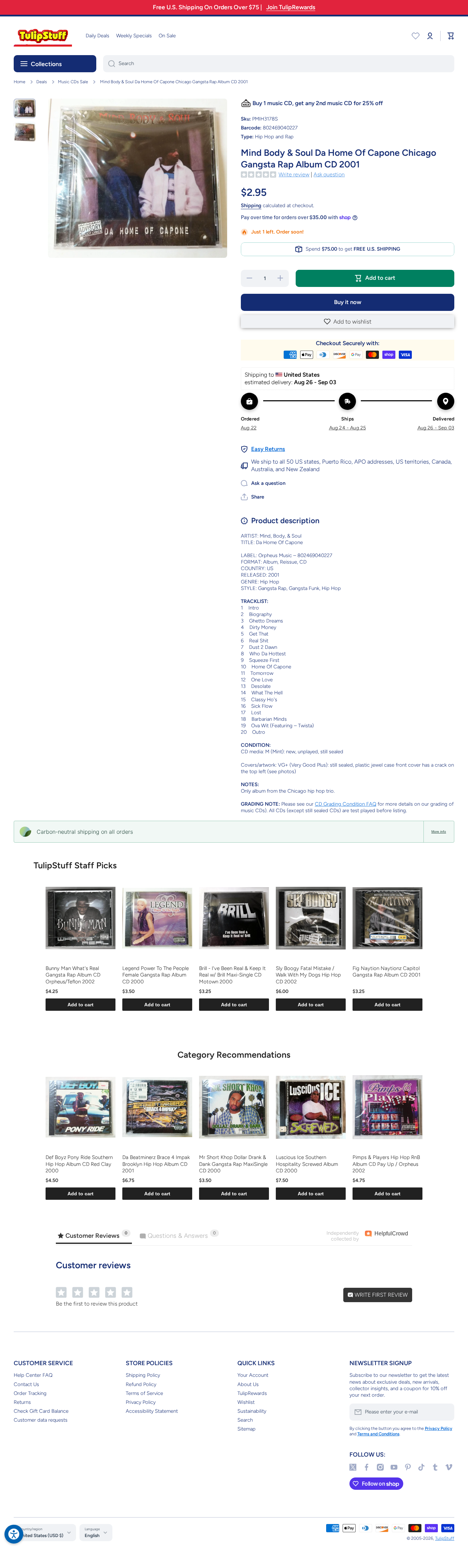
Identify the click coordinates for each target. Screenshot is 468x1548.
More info (438, 831)
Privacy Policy (141, 1402)
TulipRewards (252, 1393)
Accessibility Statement (152, 1411)
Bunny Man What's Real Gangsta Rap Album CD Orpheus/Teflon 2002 (73, 975)
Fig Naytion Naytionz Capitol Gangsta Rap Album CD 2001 (386, 971)
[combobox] (278, 63)
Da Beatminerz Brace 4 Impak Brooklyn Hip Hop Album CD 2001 (156, 1164)
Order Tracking (30, 1393)
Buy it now (347, 302)
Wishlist (246, 1402)
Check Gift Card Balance (41, 1411)
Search (245, 1420)
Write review (294, 174)
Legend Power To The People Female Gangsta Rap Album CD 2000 (155, 975)
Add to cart (80, 1004)
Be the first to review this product (97, 1303)
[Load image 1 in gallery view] (25, 108)
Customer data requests (40, 1420)
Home (19, 81)
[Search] (109, 63)
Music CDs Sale (73, 81)
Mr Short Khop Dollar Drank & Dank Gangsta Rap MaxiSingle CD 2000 (233, 1164)
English (92, 1535)
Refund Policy (141, 1384)
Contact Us (26, 1384)
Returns (22, 1402)
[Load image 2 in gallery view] (25, 132)
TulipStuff (444, 1538)
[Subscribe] (445, 1412)
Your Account (252, 1375)
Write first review (380, 1295)
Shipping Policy (143, 1375)
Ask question (329, 174)
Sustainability (251, 1411)
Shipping (251, 205)
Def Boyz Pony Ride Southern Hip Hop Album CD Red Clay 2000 (79, 1164)
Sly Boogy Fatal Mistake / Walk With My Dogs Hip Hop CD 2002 (308, 975)
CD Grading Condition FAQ (345, 804)
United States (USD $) (41, 1535)
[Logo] (43, 36)
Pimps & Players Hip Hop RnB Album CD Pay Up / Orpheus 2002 (386, 1164)
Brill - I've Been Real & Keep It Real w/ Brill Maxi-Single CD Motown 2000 (232, 975)
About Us (248, 1384)
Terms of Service (144, 1393)
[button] (347, 321)
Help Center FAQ (33, 1375)
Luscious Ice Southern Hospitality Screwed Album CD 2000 (307, 1164)
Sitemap (246, 1429)
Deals (41, 81)
